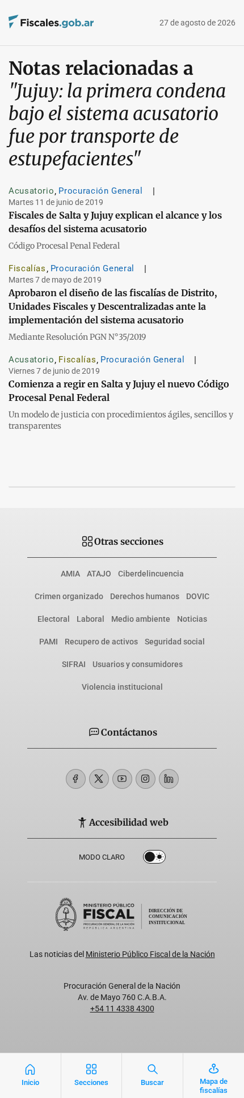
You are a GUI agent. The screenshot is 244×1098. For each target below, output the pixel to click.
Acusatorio (31, 190)
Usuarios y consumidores (137, 664)
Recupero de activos (101, 641)
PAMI (48, 641)
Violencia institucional (122, 686)
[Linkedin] (169, 779)
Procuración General (100, 190)
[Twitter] (99, 779)
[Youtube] (122, 779)
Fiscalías (27, 268)
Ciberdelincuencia (151, 573)
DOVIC (197, 596)
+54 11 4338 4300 (122, 1008)
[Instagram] (145, 779)
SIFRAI (74, 664)
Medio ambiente (140, 618)
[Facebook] (76, 779)
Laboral (90, 618)
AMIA (70, 573)
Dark (154, 859)
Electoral (53, 618)
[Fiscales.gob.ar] (82, 23)
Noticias (192, 618)
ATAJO (99, 573)
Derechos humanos (144, 596)
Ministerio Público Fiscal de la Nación (150, 954)
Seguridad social (175, 641)
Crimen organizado (69, 596)
